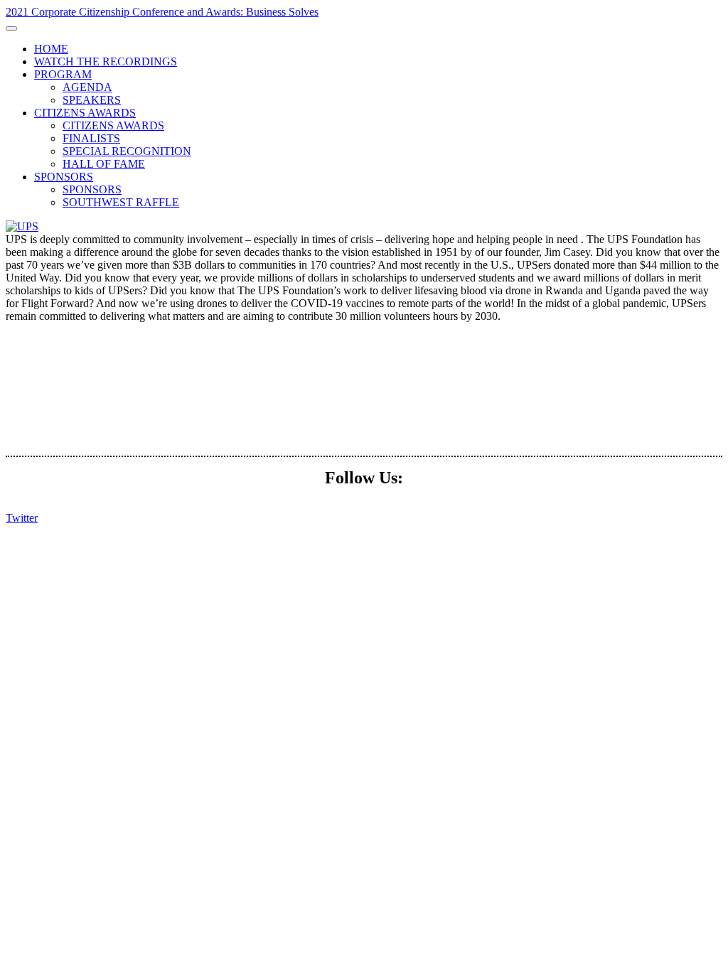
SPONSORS (63, 177)
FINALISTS (91, 138)
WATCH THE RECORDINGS (105, 61)
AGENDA (87, 87)
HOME (51, 49)
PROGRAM (63, 74)
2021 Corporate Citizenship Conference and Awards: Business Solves (162, 12)
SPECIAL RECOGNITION (127, 151)
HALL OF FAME (104, 164)
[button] (22, 518)
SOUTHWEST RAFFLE (121, 202)
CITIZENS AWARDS (85, 113)
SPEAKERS (92, 100)
